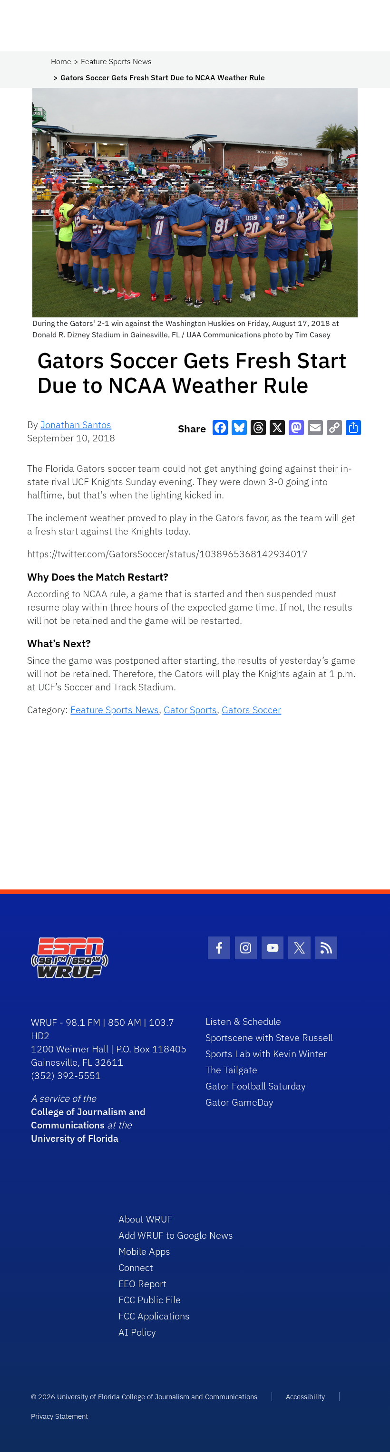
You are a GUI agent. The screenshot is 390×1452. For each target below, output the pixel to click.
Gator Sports (190, 709)
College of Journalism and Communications (88, 1118)
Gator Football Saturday (255, 1085)
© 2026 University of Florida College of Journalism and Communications (144, 1396)
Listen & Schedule (243, 1021)
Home (61, 61)
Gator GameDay (239, 1102)
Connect (135, 1267)
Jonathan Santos (75, 424)
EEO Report (142, 1283)
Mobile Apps (144, 1251)
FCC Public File (149, 1299)
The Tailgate (231, 1069)
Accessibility (305, 1396)
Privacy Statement (59, 1416)
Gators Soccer (251, 709)
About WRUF (145, 1219)
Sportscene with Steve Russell (269, 1037)
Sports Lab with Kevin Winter (266, 1053)
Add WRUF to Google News (175, 1235)
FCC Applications (154, 1315)
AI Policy (137, 1332)
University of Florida (74, 1138)
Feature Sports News (116, 61)
